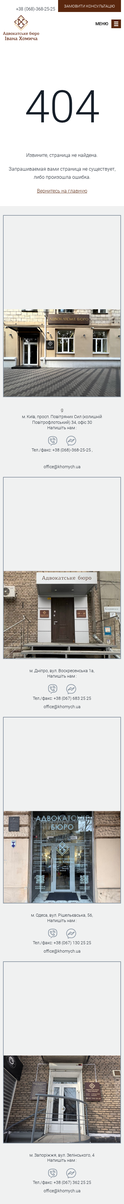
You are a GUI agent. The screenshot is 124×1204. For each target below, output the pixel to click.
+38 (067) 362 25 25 (72, 1182)
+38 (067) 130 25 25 (72, 942)
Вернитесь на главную (62, 191)
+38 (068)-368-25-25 (35, 9)
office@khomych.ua (62, 466)
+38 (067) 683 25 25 (72, 698)
